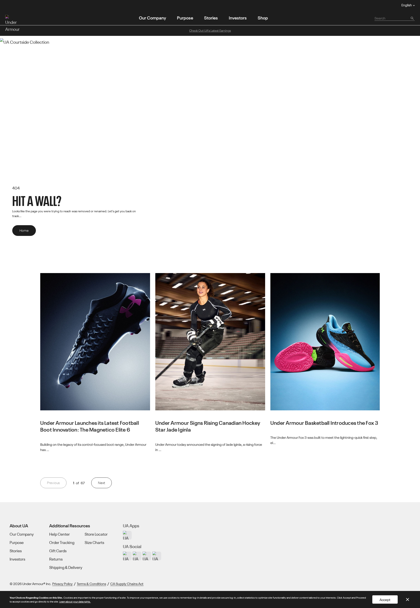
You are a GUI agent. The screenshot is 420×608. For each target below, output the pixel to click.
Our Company (152, 17)
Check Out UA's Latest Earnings (210, 30)
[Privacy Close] (407, 599)
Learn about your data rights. (75, 601)
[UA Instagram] (127, 556)
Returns (56, 559)
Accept (385, 599)
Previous (53, 482)
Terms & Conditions (91, 583)
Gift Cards (57, 551)
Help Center (59, 534)
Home (24, 230)
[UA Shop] (127, 535)
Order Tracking (61, 542)
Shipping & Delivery (65, 567)
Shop (263, 17)
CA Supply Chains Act (127, 583)
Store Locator (96, 534)
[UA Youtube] (147, 556)
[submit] (412, 18)
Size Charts (94, 542)
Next (101, 482)
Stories (211, 17)
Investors (238, 17)
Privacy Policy (62, 583)
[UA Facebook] (156, 556)
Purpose (185, 17)
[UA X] (137, 556)
